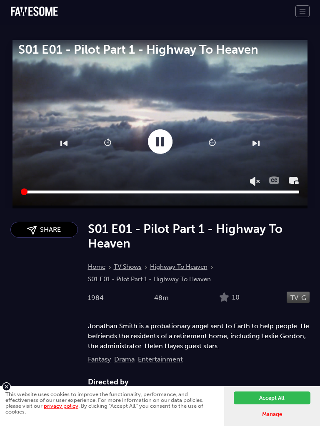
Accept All (272, 398)
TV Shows (128, 266)
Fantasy (99, 359)
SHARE (49, 229)
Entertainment (160, 359)
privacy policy (61, 406)
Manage (272, 414)
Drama (124, 359)
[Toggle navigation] (302, 11)
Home (96, 266)
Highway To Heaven (179, 266)
